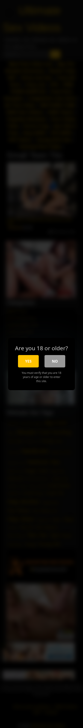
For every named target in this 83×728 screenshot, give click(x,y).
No (55, 361)
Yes (28, 361)
